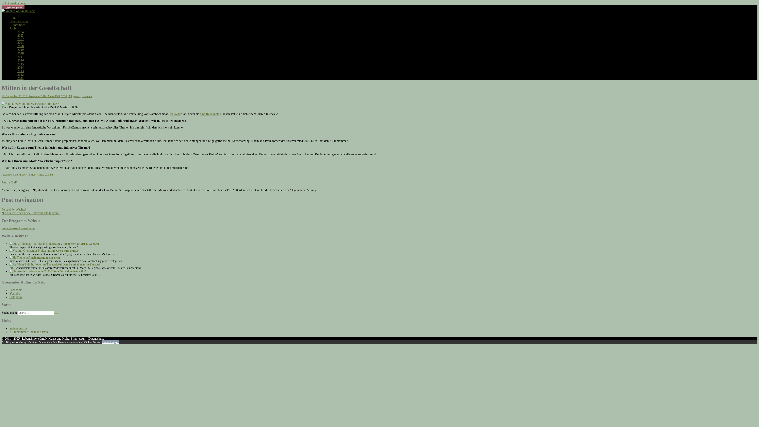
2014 (20, 67)
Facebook (15, 290)
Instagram (15, 297)
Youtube (14, 293)
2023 (20, 35)
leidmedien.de (18, 328)
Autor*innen (17, 24)
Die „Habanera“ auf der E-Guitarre (77, 243)
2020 (20, 46)
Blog (12, 17)
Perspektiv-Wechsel (14, 209)
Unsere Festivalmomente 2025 (68, 271)
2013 (20, 71)
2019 (20, 49)
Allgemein (74, 96)
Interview (87, 96)
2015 (20, 64)
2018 (20, 53)
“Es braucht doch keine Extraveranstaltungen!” (31, 213)
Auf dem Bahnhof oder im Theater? (78, 264)
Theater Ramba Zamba (40, 174)
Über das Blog (18, 21)
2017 (20, 57)
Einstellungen (110, 342)
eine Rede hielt (209, 114)
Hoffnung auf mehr (48, 257)
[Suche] (56, 313)
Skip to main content (14, 3)
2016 (20, 60)
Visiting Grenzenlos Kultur (62, 250)
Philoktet (175, 114)
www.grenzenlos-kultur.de (18, 228)
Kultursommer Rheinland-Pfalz (28, 331)
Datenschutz (96, 338)
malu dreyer (19, 174)
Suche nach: (9, 312)
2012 (20, 74)
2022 (20, 39)
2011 (20, 78)
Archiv (13, 28)
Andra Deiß (53, 96)
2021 (20, 42)
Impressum (79, 338)
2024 (20, 32)
